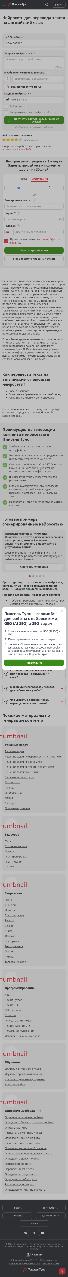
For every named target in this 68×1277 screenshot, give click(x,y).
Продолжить (34, 662)
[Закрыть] (62, 610)
